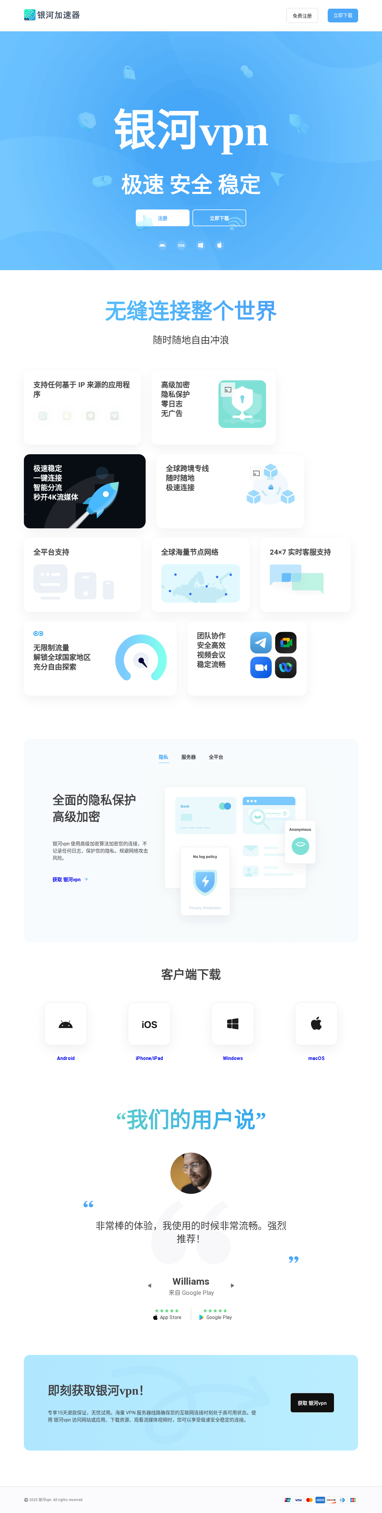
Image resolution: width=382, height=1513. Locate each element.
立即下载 (342, 15)
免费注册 (302, 16)
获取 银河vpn (312, 1403)
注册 (162, 218)
